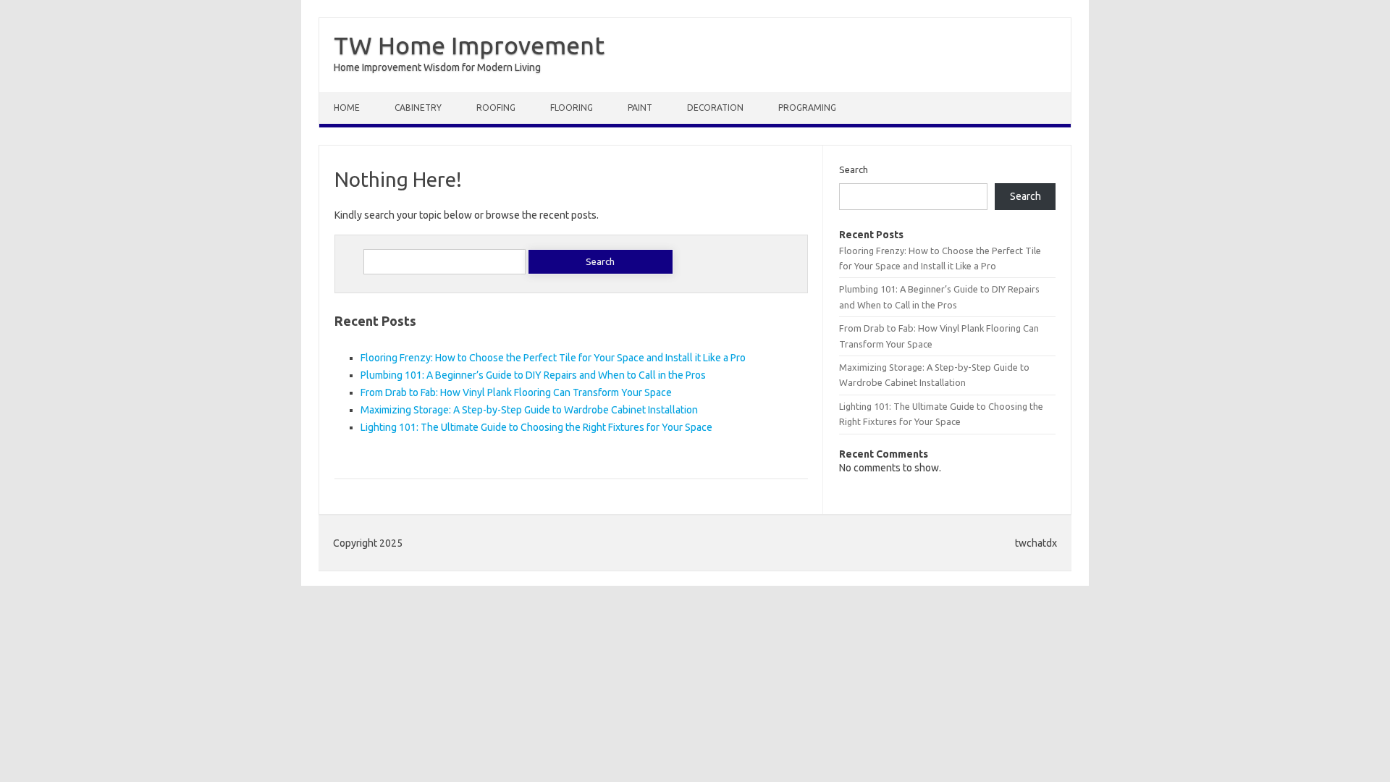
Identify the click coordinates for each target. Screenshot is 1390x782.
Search (853, 169)
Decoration (715, 107)
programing (807, 107)
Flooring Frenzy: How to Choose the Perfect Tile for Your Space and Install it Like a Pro (553, 357)
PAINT (640, 107)
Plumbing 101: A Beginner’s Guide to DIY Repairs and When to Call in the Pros (533, 375)
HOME (347, 107)
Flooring (571, 107)
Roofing (495, 107)
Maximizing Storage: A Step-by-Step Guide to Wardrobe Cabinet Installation (529, 410)
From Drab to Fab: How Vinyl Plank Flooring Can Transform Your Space (516, 392)
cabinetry (418, 107)
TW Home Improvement (469, 45)
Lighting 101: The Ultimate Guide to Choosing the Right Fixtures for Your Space (536, 427)
